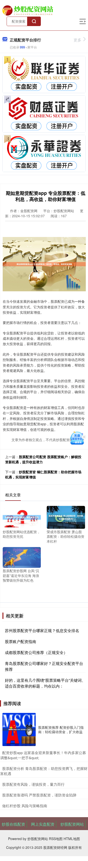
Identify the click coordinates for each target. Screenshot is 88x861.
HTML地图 (72, 838)
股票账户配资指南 (20, 641)
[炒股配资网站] (28, 10)
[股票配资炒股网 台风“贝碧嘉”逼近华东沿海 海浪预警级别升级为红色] (22, 556)
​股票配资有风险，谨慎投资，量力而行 (33, 784)
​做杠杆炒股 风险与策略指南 (24, 805)
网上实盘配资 (43, 824)
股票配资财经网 (55, 847)
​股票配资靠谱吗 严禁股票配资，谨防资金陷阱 (39, 794)
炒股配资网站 (72, 824)
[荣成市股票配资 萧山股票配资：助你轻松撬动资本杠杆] (66, 516)
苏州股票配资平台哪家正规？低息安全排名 (42, 630)
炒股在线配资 (13, 824)
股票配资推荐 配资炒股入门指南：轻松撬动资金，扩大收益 (61, 729)
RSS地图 (56, 838)
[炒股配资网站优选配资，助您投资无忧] (22, 516)
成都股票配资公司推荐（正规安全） (36, 652)
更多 (77, 40)
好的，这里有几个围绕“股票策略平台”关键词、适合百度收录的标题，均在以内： (45, 683)
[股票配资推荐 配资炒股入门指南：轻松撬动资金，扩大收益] (19, 729)
